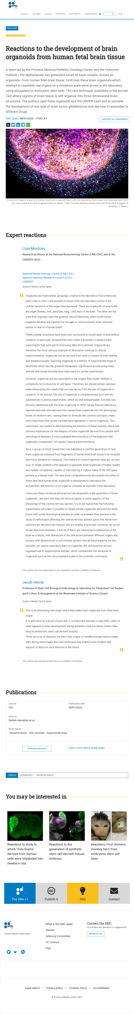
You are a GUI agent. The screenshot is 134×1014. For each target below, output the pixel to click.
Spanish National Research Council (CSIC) (47, 277)
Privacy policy (54, 988)
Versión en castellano (115, 119)
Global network (91, 14)
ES (120, 14)
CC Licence (52, 942)
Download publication (37, 748)
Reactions (12, 28)
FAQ (48, 948)
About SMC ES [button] (74, 14)
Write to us (95, 933)
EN (123, 14)
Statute (50, 930)
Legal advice (32, 988)
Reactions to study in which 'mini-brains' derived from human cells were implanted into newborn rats (25, 854)
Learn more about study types (87, 748)
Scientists (48, 14)
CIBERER (27, 281)
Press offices (60, 14)
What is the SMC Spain (59, 924)
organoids (26, 775)
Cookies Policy (78, 988)
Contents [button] (23, 14)
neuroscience (45, 775)
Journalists (36, 14)
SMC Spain (12, 118)
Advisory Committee (58, 936)
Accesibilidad (101, 988)
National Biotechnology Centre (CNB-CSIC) (48, 273)
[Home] (14, 5)
